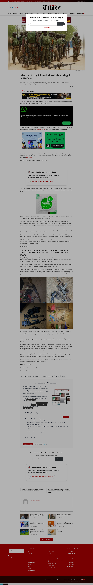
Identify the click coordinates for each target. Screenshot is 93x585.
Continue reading (46, 27)
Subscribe (61, 23)
